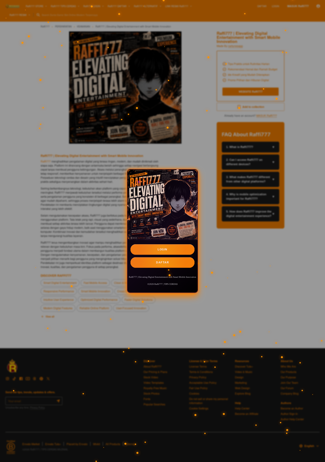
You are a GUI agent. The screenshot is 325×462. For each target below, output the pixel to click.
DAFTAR (162, 262)
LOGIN (162, 249)
